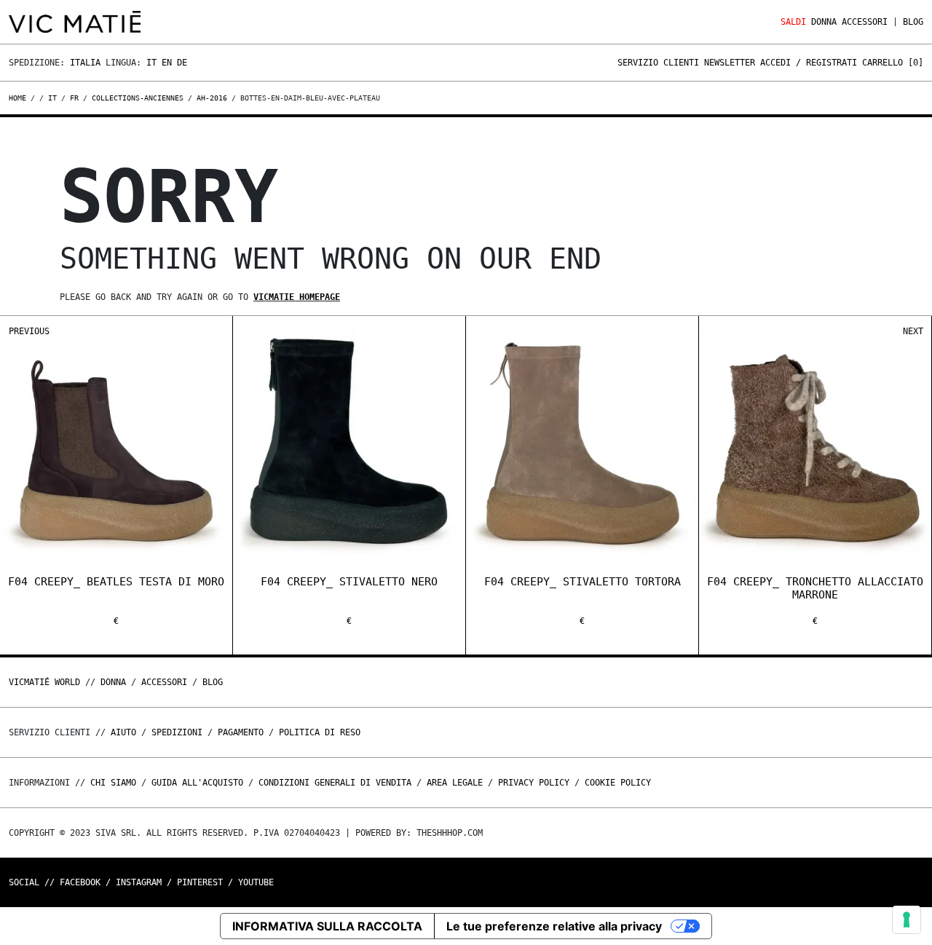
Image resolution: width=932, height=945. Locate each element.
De (182, 63)
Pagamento (241, 732)
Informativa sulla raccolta (327, 926)
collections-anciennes (137, 98)
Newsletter (729, 63)
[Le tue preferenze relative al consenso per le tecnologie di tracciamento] (906, 919)
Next (913, 331)
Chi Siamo (113, 783)
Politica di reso (319, 732)
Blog (913, 22)
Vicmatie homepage (296, 297)
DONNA (824, 22)
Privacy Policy (533, 783)
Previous (29, 331)
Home (20, 98)
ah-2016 (212, 98)
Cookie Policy (618, 783)
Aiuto (123, 732)
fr (74, 98)
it (52, 98)
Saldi (793, 22)
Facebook (80, 882)
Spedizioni (176, 732)
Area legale (455, 783)
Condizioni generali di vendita (334, 783)
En (167, 63)
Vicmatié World (44, 682)
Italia (85, 63)
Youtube (256, 882)
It (151, 63)
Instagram (139, 882)
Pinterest (200, 882)
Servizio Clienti (658, 63)
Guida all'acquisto (197, 783)
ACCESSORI (865, 22)
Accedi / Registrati (808, 63)
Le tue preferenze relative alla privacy (554, 926)
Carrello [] (892, 63)
